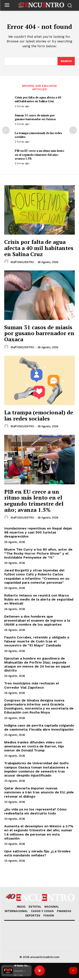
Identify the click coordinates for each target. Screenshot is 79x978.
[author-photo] (7, 261)
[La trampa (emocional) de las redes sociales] (39, 380)
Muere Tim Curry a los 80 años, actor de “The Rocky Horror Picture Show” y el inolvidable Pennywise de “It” (38, 553)
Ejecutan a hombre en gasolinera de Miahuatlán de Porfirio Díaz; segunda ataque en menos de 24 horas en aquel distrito (37, 664)
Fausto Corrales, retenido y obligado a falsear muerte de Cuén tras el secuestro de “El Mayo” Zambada (36, 641)
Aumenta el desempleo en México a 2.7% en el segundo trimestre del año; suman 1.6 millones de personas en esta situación (38, 832)
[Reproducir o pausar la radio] (39, 970)
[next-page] (73, 130)
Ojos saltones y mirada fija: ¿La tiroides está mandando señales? (37, 853)
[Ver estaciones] (73, 970)
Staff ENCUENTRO (22, 262)
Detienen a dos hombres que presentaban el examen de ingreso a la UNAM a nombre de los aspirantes (37, 620)
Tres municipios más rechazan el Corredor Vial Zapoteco (31, 685)
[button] (16, 970)
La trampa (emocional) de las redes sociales (38, 135)
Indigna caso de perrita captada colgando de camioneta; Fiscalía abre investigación (39, 727)
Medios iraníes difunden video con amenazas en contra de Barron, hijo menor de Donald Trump (34, 746)
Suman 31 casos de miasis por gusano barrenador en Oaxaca (35, 117)
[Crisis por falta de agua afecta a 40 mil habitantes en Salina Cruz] (39, 210)
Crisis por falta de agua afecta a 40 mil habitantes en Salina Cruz (38, 99)
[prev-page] (6, 130)
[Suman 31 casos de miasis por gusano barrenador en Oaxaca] (39, 295)
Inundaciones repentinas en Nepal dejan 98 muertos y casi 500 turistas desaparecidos (38, 532)
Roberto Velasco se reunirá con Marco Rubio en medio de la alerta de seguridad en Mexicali (38, 599)
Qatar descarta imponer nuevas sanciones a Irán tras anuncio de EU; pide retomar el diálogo (39, 792)
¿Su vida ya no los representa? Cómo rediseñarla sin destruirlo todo (35, 811)
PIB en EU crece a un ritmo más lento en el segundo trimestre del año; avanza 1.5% (39, 154)
